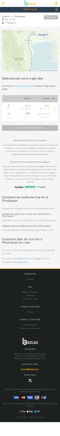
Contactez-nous (30, 299)
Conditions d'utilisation (30, 328)
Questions (30, 295)
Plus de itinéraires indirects (30, 128)
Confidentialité (30, 325)
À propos (30, 279)
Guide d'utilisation (30, 292)
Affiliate (30, 312)
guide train (23, 262)
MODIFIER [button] (51, 17)
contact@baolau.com (30, 369)
